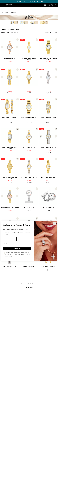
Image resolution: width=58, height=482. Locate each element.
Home (2, 12)
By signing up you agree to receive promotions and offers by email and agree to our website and (17, 254)
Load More (29, 288)
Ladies (12, 12)
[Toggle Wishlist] (17, 39)
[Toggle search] (45, 5)
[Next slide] (17, 47)
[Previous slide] (2, 47)
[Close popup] (54, 223)
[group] (29, 1)
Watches (7, 12)
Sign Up (17, 248)
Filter (5, 32)
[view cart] (55, 5)
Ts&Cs (26, 254)
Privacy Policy (8, 256)
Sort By (46, 32)
